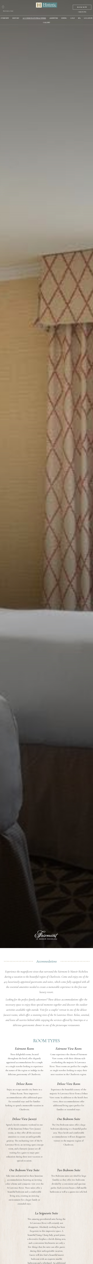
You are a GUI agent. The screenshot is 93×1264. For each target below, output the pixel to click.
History (15, 18)
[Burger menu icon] (3, 7)
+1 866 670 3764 (82, 12)
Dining (64, 18)
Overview (5, 18)
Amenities (53, 18)
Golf (72, 18)
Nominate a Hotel (8, 11)
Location (88, 18)
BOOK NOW (82, 7)
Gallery (46, 22)
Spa (79, 18)
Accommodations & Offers (34, 18)
